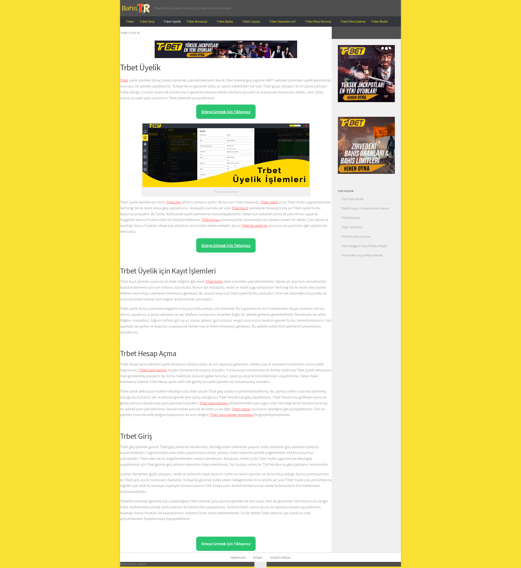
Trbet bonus (210, 219)
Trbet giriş (173, 202)
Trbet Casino (251, 21)
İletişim (258, 557)
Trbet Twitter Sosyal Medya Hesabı (362, 255)
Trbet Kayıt (240, 208)
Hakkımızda (238, 557)
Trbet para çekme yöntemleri (231, 414)
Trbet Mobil (379, 21)
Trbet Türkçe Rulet (352, 199)
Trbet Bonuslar (197, 21)
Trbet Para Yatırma (318, 21)
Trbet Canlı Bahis (351, 227)
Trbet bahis (214, 281)
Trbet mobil (269, 202)
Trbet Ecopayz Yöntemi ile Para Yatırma (365, 208)
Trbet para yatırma (213, 403)
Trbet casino (241, 409)
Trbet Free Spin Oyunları (356, 236)
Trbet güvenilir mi (254, 225)
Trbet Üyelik (172, 21)
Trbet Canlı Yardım (153, 370)
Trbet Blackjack (350, 218)
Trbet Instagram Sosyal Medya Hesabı (364, 246)
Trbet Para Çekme (353, 21)
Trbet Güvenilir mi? (282, 21)
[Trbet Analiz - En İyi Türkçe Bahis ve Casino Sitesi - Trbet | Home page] (135, 8)
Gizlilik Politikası (280, 557)
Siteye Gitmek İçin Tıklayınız (226, 111)
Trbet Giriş (147, 21)
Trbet (130, 21)
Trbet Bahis (225, 21)
